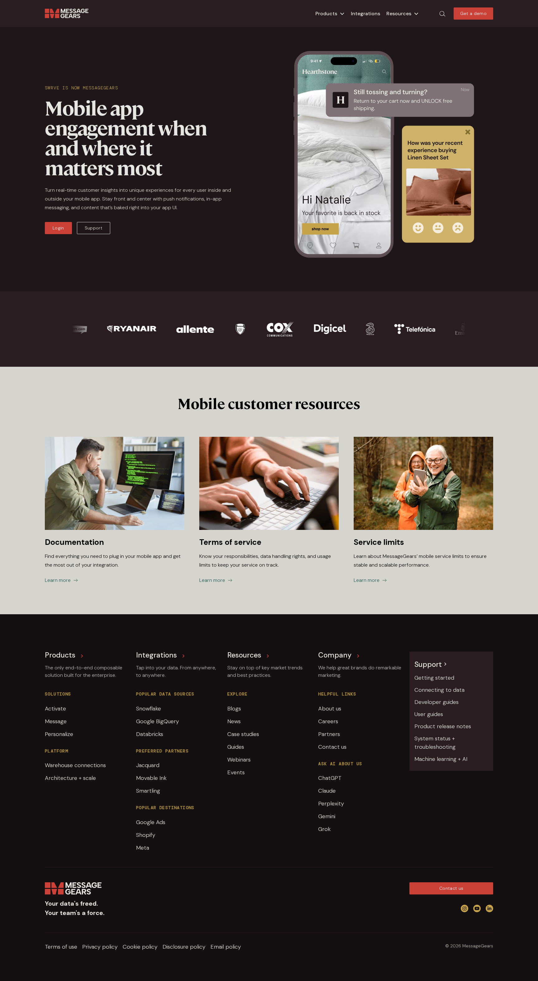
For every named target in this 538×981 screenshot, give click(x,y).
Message (56, 721)
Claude (327, 791)
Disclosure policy (184, 946)
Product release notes (442, 726)
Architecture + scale (70, 778)
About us (329, 708)
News (234, 721)
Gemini (326, 816)
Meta (142, 847)
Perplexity (331, 803)
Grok (324, 829)
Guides (235, 747)
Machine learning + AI (440, 759)
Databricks (149, 734)
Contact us (332, 747)
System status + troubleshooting (434, 743)
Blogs (234, 708)
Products (326, 13)
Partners (329, 734)
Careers (328, 721)
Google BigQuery (157, 721)
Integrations (365, 13)
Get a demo (473, 13)
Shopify (145, 835)
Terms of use (61, 946)
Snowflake (148, 708)
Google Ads (150, 822)
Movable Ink (151, 778)
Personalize (59, 734)
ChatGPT (330, 778)
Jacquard (147, 765)
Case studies (243, 734)
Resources (398, 13)
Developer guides (436, 702)
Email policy (225, 946)
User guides (428, 714)
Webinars (239, 759)
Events (236, 772)
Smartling (148, 791)
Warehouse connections (75, 765)
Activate (55, 708)
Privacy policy (100, 946)
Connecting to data (439, 690)
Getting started (434, 678)
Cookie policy (140, 946)
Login (58, 228)
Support (93, 228)
